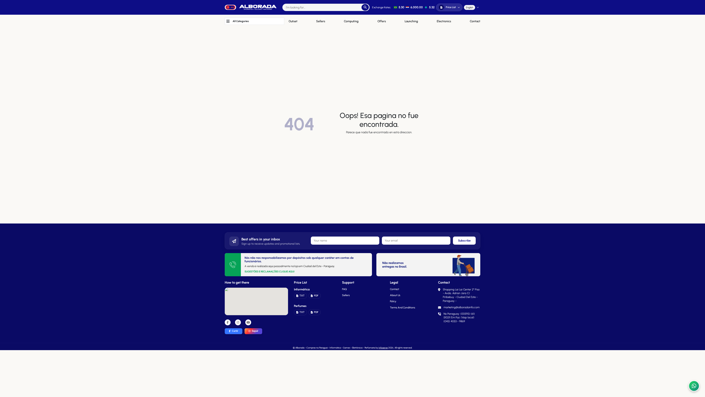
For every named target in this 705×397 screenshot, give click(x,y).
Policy (393, 301)
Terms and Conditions (402, 307)
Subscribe (464, 240)
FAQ (344, 289)
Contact (394, 289)
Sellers (346, 295)
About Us (395, 295)
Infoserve (383, 347)
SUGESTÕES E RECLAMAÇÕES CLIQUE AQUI (269, 271)
